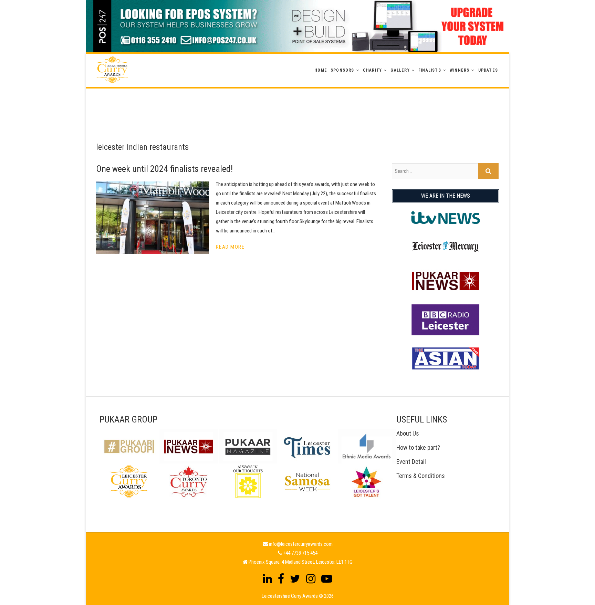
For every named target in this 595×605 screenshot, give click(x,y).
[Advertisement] (297, 103)
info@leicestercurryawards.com (301, 544)
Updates (488, 70)
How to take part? (418, 447)
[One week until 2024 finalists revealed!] (152, 217)
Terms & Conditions (420, 475)
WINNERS (459, 70)
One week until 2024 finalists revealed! (164, 169)
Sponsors (342, 70)
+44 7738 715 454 (300, 553)
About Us (407, 433)
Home (320, 70)
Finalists (429, 70)
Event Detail (411, 461)
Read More (230, 247)
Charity (372, 70)
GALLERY (399, 70)
